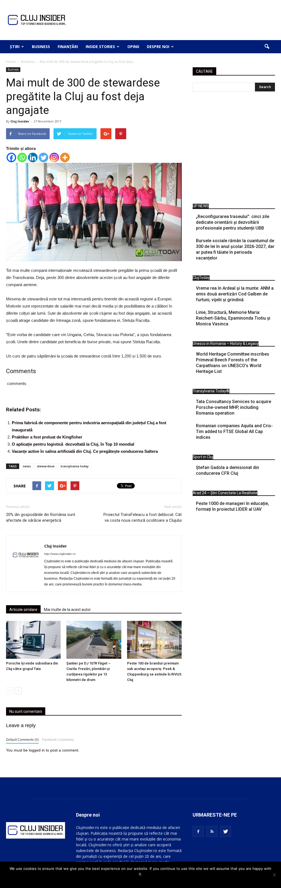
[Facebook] (11, 157)
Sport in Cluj (203, 457)
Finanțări (68, 46)
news (27, 466)
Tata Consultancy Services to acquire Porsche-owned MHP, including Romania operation (233, 407)
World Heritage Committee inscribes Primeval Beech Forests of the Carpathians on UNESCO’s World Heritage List (232, 362)
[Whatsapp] (22, 157)
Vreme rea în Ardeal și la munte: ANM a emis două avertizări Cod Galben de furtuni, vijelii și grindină (235, 294)
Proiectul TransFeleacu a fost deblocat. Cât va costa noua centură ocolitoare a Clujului (142, 517)
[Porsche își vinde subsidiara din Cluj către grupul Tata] (33, 639)
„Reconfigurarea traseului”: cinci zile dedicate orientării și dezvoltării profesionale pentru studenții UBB (232, 222)
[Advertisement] (234, 149)
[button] (266, 46)
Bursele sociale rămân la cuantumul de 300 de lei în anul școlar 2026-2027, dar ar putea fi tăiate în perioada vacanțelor (235, 249)
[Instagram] (54, 157)
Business (41, 46)
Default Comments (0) (22, 740)
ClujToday (201, 277)
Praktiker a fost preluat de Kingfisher (47, 437)
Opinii (133, 46)
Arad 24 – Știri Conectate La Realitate (225, 493)
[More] (65, 157)
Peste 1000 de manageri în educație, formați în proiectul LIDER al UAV (232, 506)
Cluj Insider (19, 121)
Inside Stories (100, 46)
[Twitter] (43, 157)
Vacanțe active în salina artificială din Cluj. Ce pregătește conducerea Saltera (85, 451)
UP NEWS (201, 206)
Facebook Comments (58, 740)
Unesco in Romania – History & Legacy (225, 343)
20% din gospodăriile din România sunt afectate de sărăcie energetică (40, 517)
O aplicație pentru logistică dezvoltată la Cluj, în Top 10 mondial (73, 444)
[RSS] (211, 831)
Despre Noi (158, 46)
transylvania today (75, 466)
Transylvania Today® (211, 391)
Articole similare (23, 609)
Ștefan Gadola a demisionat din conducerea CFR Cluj (227, 470)
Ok (142, 881)
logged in (37, 750)
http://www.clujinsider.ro (59, 553)
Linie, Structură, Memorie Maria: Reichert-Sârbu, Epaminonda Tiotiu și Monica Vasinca (233, 318)
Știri (14, 46)
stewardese (46, 466)
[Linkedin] (33, 157)
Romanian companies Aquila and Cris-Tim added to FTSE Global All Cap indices (234, 431)
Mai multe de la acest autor (67, 609)
